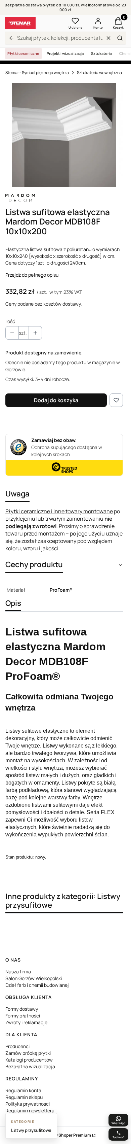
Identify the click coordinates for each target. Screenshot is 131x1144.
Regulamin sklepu (24, 1097)
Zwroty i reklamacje (26, 1022)
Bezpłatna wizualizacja (30, 1066)
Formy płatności (22, 1015)
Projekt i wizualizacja (65, 53)
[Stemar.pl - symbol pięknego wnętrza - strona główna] (20, 23)
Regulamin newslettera (29, 1110)
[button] (120, 38)
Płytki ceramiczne (23, 53)
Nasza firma (18, 971)
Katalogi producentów (29, 1059)
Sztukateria (101, 53)
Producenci (17, 1046)
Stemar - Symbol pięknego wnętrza (37, 72)
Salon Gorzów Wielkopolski (33, 978)
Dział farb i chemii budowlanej (37, 985)
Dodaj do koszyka (56, 400)
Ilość (10, 321)
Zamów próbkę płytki (28, 1053)
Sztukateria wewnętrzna (99, 72)
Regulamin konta (23, 1090)
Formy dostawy (21, 1009)
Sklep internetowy (58, 1135)
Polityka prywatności (27, 1104)
